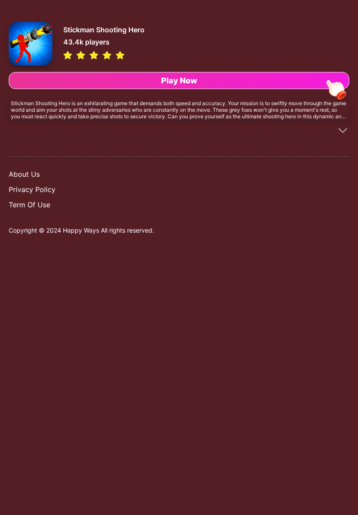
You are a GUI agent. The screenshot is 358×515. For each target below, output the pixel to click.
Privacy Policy (32, 189)
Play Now (179, 80)
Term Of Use (29, 204)
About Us (24, 174)
